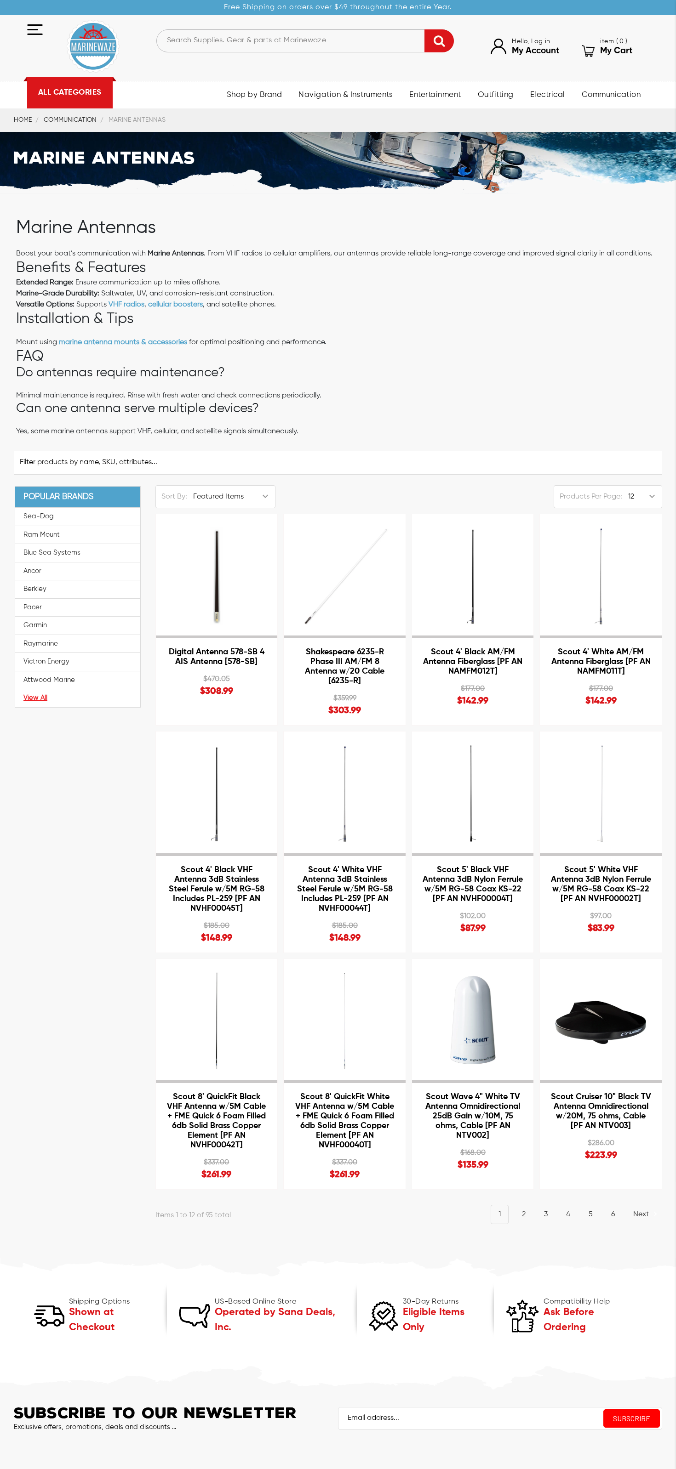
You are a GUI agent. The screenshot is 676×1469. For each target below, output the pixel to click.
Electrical (547, 95)
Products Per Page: (591, 496)
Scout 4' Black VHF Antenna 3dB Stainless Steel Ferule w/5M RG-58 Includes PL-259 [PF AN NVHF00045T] (216, 889)
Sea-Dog (38, 516)
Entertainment (435, 95)
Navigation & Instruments (345, 95)
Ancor (32, 570)
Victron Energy (46, 661)
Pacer (32, 607)
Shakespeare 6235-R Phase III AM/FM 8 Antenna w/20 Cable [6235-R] (344, 666)
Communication (611, 95)
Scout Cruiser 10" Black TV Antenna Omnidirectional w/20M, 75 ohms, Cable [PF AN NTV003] (601, 1111)
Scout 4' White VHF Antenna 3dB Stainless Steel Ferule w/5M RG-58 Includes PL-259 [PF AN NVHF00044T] (345, 889)
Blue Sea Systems (51, 552)
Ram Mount (41, 534)
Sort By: (174, 496)
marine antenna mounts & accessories (123, 342)
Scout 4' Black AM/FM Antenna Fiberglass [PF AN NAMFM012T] (472, 661)
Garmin (35, 625)
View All (35, 697)
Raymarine (40, 643)
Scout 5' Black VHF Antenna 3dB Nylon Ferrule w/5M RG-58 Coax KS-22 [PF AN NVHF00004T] (473, 884)
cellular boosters (175, 304)
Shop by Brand (254, 95)
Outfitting (496, 95)
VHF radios (126, 304)
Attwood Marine (49, 679)
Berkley (34, 588)
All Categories (70, 92)
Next (642, 1214)
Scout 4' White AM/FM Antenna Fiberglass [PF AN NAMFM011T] (601, 661)
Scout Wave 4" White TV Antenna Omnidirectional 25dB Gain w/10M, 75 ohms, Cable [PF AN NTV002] (472, 1116)
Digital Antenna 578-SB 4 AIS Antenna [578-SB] (216, 657)
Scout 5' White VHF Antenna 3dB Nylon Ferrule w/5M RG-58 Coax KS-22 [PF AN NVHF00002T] (601, 884)
